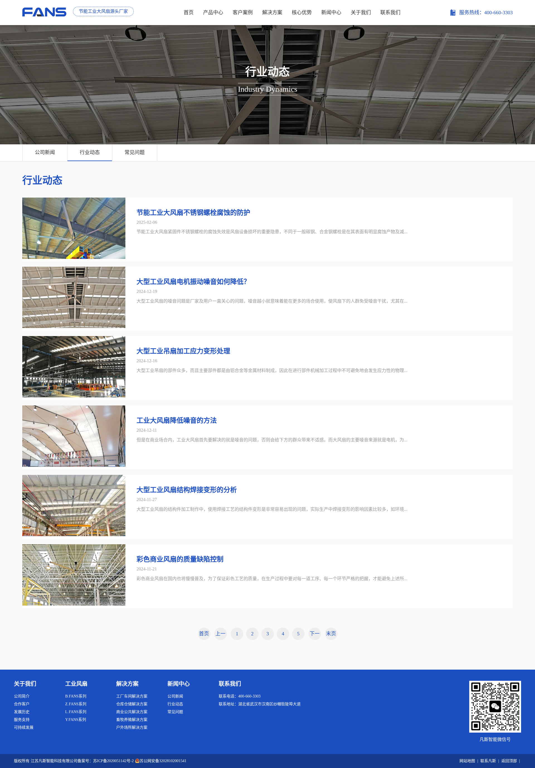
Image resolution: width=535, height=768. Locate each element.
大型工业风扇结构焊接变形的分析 (187, 490)
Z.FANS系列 (75, 704)
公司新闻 (45, 152)
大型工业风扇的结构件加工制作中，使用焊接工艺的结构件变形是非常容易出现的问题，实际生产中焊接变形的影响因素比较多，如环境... (272, 509)
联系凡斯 (488, 761)
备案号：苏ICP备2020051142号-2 (105, 761)
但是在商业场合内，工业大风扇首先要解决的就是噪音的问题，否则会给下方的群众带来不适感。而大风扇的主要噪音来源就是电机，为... (272, 440)
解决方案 (272, 12)
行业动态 (90, 152)
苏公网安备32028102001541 (163, 761)
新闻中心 (331, 12)
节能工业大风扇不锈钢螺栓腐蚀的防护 (193, 212)
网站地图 (467, 761)
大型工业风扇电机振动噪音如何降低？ (193, 281)
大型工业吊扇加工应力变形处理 (183, 351)
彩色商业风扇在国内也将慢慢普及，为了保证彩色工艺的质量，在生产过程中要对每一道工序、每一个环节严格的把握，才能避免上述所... (272, 578)
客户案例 (243, 12)
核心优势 (302, 12)
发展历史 (22, 712)
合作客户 (22, 704)
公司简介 (22, 696)
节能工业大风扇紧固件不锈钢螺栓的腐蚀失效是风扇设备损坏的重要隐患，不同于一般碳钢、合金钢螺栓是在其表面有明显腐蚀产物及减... (272, 231)
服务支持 (22, 720)
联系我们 (390, 12)
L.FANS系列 (75, 712)
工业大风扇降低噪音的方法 (177, 420)
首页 (189, 12)
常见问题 (135, 152)
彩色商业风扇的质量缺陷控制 (180, 559)
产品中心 (213, 12)
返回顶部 (509, 761)
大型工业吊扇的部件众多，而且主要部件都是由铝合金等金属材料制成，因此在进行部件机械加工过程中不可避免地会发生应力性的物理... (272, 370)
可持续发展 (23, 727)
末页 (331, 633)
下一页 (315, 635)
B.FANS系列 (75, 696)
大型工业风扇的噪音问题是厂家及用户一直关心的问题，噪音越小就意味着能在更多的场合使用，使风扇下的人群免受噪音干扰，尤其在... (272, 301)
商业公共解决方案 (131, 712)
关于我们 (361, 12)
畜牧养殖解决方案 (131, 720)
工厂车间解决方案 (131, 696)
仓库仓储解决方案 (131, 704)
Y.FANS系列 (75, 720)
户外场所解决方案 (131, 727)
